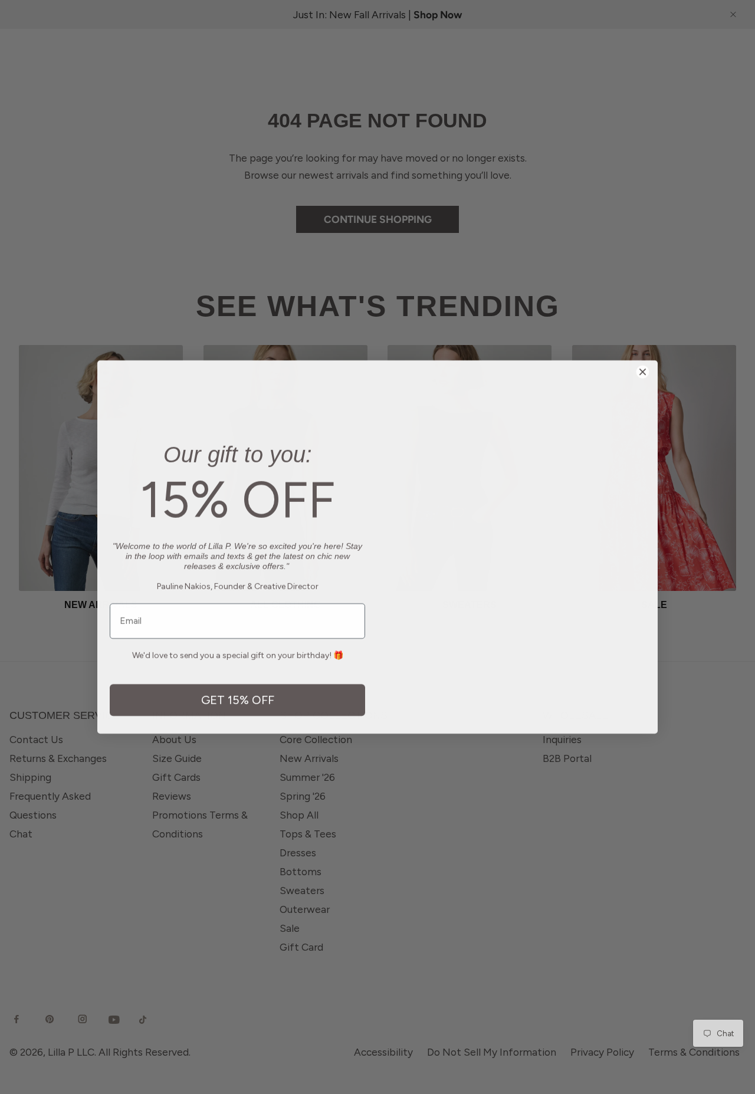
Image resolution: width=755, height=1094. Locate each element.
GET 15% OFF (237, 718)
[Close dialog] (642, 348)
